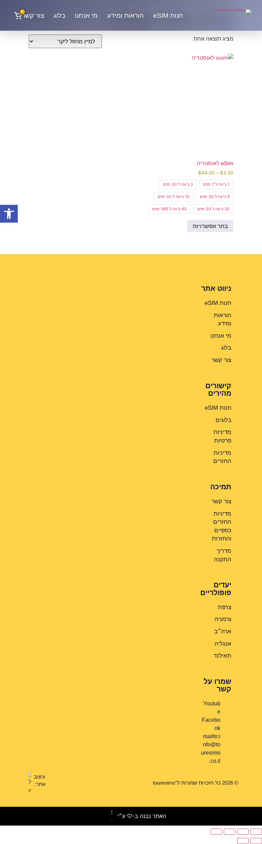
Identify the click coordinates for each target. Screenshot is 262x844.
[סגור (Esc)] (216, 832)
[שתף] (229, 832)
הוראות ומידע (125, 15)
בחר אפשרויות (210, 226)
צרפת (224, 607)
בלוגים (223, 420)
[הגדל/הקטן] (256, 832)
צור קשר (33, 15)
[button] (9, 214)
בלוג (59, 15)
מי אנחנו (86, 15)
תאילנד (222, 655)
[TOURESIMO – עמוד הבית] (215, 15)
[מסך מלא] (243, 832)
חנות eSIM (168, 15)
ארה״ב (222, 631)
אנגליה (223, 644)
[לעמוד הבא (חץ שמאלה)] (243, 841)
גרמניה (223, 619)
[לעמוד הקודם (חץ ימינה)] (256, 841)
